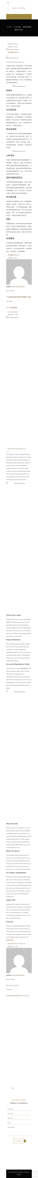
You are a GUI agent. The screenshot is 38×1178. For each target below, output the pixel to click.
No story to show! (12, 985)
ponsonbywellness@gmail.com (21, 1151)
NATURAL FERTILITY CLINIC (18, 996)
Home (9, 27)
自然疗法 (16, 52)
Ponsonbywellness (13, 44)
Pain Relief (10, 62)
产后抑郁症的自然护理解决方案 (18, 297)
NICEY (19, 1174)
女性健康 (17, 27)
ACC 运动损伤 (11, 308)
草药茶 (8, 114)
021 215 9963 (21, 8)
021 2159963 (21, 1148)
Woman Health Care (18, 62)
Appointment (12, 16)
